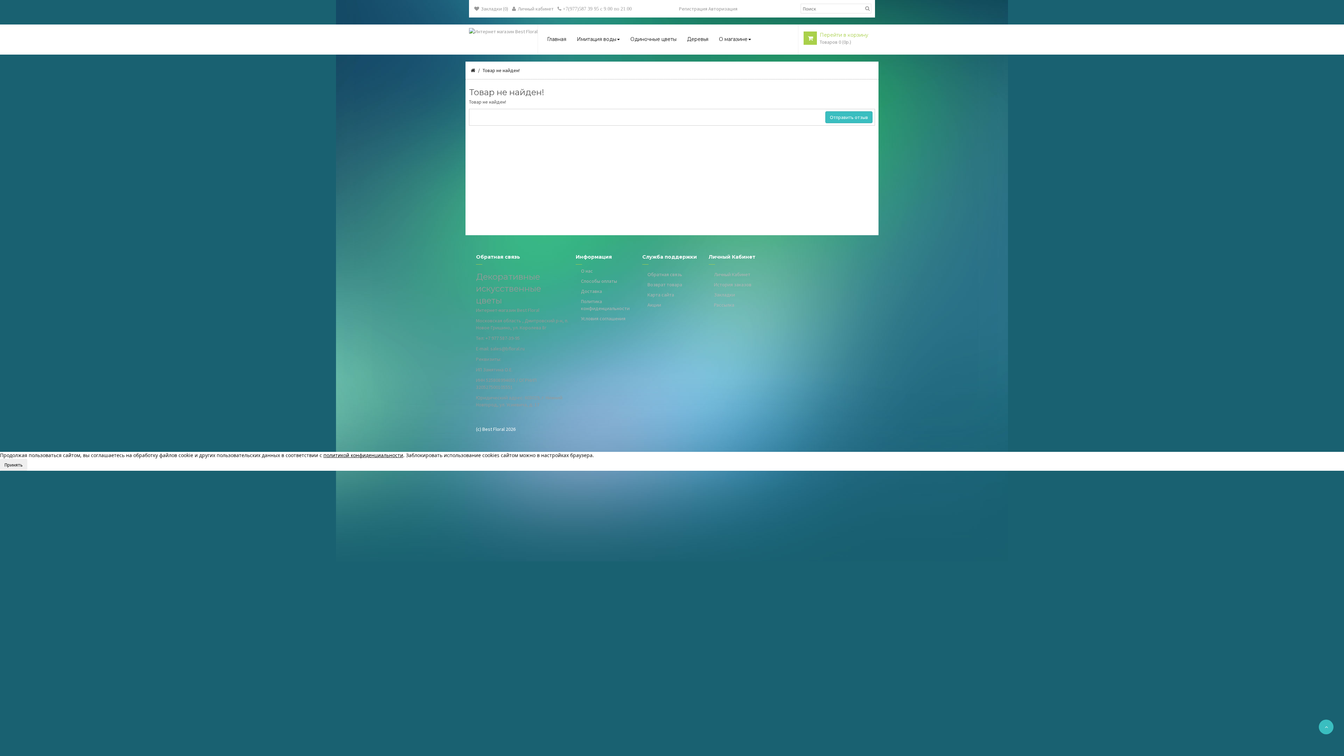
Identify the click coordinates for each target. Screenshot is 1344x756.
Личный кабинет (536, 9)
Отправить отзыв (849, 117)
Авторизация (722, 9)
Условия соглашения (603, 318)
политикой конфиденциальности (363, 455)
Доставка (591, 291)
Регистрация (693, 9)
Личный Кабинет (732, 274)
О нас (587, 271)
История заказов (732, 284)
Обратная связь (665, 274)
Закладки (724, 295)
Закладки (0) (494, 9)
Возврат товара (665, 284)
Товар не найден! (501, 70)
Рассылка (724, 305)
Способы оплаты (599, 281)
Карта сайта (661, 295)
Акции (654, 305)
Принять (14, 465)
